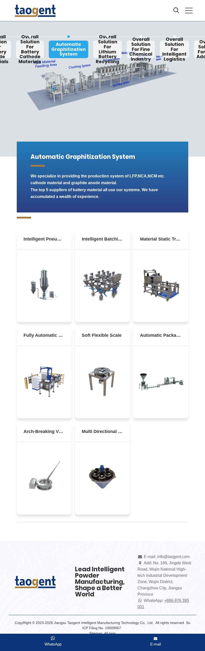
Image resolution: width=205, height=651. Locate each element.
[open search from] (176, 10)
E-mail (155, 644)
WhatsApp (53, 644)
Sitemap (95, 633)
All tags (110, 633)
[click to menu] (188, 11)
